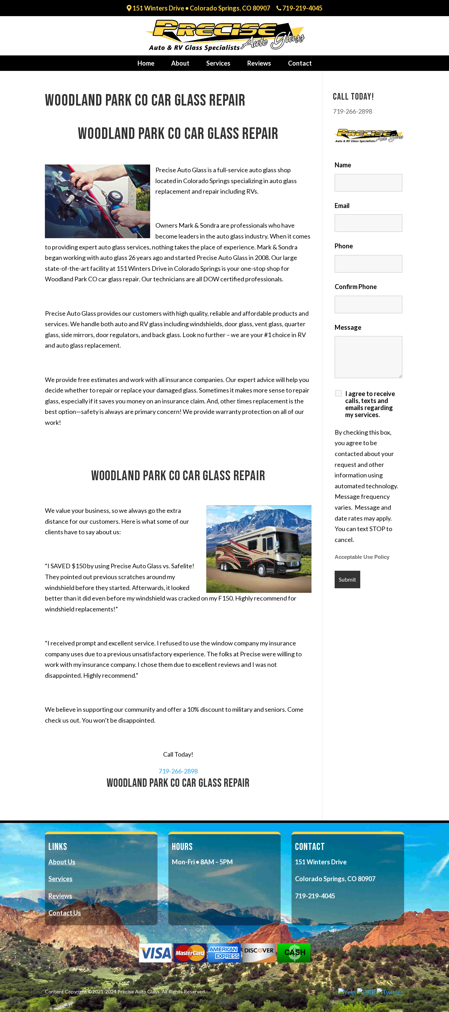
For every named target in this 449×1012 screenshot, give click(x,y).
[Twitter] (390, 992)
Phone (344, 246)
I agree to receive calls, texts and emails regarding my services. (370, 404)
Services (218, 63)
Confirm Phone (356, 286)
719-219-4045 (301, 8)
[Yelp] (346, 992)
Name (343, 165)
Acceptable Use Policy (362, 557)
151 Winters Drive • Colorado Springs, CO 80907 (201, 8)
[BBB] (366, 992)
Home (146, 63)
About (180, 63)
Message (348, 327)
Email (342, 205)
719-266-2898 (178, 771)
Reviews (259, 63)
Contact (300, 63)
